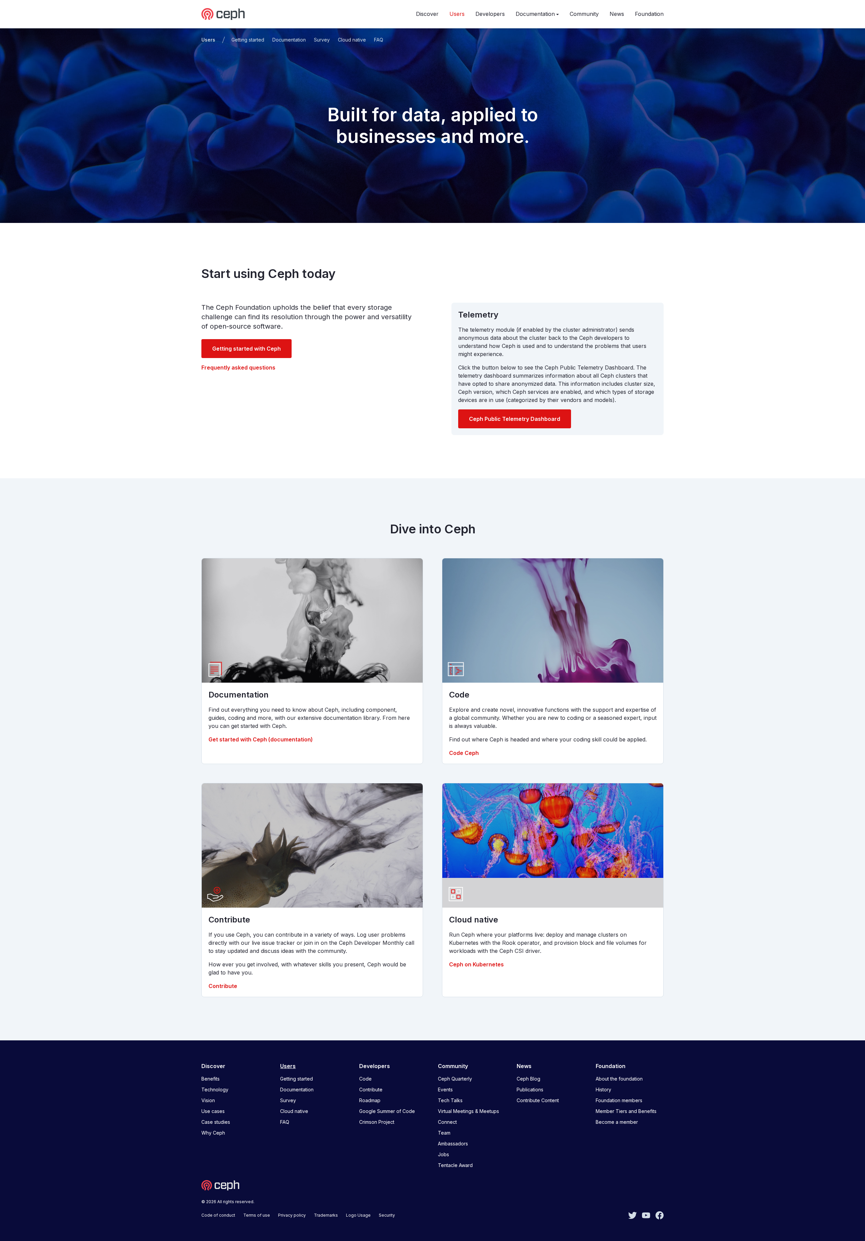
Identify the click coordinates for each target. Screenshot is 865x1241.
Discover (427, 13)
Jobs (443, 1154)
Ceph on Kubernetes (476, 964)
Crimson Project (376, 1122)
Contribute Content (538, 1100)
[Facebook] (660, 1214)
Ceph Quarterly (455, 1079)
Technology (214, 1089)
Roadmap (369, 1100)
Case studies (215, 1122)
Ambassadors (453, 1143)
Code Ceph (464, 753)
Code (365, 1079)
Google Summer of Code (387, 1111)
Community (584, 13)
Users (457, 13)
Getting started (247, 40)
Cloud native (352, 40)
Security (387, 1215)
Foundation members (619, 1100)
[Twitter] (632, 1214)
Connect (447, 1122)
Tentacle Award (455, 1165)
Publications (530, 1089)
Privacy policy (292, 1215)
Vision (208, 1100)
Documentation (535, 13)
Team (444, 1133)
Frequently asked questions (238, 367)
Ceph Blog (528, 1079)
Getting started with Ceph (246, 348)
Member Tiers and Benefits (626, 1111)
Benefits (210, 1079)
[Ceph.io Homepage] (223, 14)
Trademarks (326, 1215)
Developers (490, 13)
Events (445, 1089)
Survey (322, 40)
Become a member (617, 1122)
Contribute (222, 986)
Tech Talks (450, 1100)
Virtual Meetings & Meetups (468, 1111)
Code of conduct (218, 1215)
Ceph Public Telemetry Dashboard (514, 418)
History (603, 1089)
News (617, 13)
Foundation (649, 13)
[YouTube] (646, 1214)
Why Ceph (213, 1133)
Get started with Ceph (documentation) (260, 739)
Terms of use (256, 1215)
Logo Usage (358, 1215)
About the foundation (619, 1079)
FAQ (378, 40)
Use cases (213, 1111)
